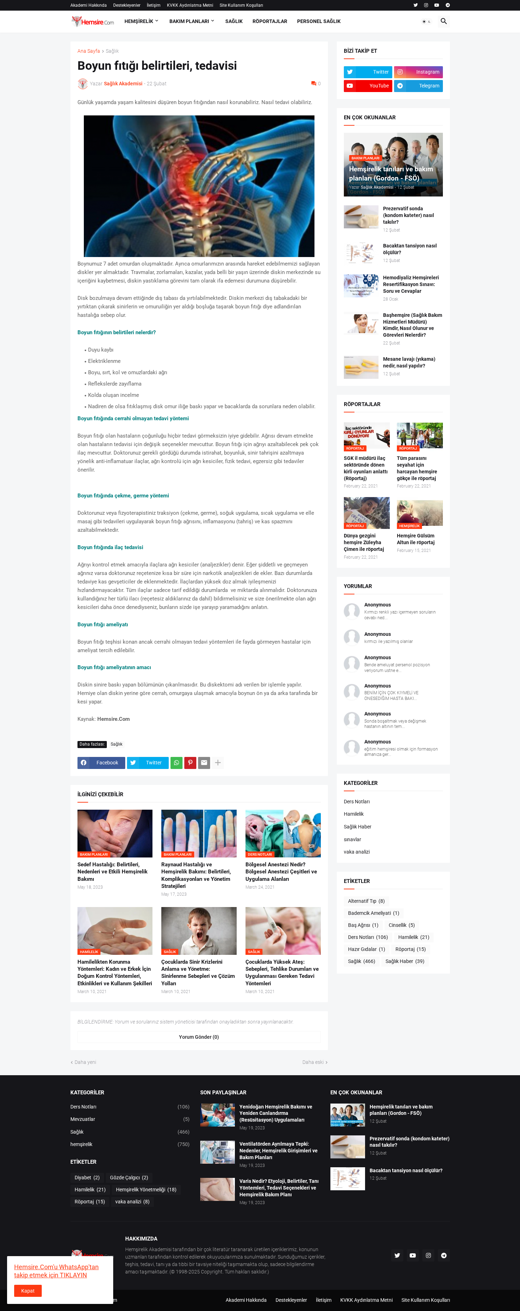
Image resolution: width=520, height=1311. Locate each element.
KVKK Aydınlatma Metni (190, 5)
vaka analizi (357, 852)
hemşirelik (130, 1144)
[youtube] (436, 5)
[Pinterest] (190, 763)
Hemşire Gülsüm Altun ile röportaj (416, 539)
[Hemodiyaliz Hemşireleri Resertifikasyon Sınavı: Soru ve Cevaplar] (361, 285)
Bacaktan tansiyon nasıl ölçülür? (410, 249)
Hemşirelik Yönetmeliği (146, 1189)
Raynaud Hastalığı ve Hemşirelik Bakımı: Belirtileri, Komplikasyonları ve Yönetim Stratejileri (196, 875)
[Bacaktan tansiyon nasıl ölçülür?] (361, 254)
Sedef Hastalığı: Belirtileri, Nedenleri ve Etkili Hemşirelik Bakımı (112, 871)
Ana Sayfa (88, 51)
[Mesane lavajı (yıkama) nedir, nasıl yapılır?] (361, 367)
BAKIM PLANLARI (189, 21)
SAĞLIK (234, 21)
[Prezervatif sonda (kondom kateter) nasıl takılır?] (361, 216)
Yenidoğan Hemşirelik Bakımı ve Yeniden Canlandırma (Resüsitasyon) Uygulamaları (275, 1113)
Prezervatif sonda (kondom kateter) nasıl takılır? (408, 215)
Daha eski (313, 1062)
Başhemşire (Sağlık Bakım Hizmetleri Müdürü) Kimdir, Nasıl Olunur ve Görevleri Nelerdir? (412, 325)
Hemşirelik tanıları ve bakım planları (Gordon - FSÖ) (401, 1110)
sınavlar (352, 839)
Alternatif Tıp (366, 901)
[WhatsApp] (177, 763)
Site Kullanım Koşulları (241, 5)
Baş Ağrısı (363, 925)
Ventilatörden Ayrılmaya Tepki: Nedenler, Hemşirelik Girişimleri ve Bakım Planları (278, 1150)
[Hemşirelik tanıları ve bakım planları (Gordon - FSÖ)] (347, 1115)
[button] (427, 21)
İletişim (154, 5)
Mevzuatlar (130, 1119)
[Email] (204, 763)
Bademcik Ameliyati (373, 913)
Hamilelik (354, 814)
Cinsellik (402, 925)
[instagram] (426, 5)
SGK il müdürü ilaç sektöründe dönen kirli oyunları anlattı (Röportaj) (366, 468)
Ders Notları (357, 801)
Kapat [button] (28, 1291)
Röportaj (410, 949)
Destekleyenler (126, 5)
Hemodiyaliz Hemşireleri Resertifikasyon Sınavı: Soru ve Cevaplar (411, 284)
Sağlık (112, 51)
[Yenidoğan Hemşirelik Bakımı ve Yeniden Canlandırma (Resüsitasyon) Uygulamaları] (217, 1115)
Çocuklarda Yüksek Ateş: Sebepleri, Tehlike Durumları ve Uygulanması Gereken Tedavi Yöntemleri (282, 973)
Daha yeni (85, 1062)
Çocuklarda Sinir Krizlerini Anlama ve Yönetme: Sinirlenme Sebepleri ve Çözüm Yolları (198, 973)
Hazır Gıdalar (366, 949)
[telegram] (448, 5)
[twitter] (416, 5)
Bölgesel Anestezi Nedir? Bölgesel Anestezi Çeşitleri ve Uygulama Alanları (281, 871)
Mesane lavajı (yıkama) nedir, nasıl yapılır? (409, 362)
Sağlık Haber (357, 827)
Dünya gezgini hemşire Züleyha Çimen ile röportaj (364, 542)
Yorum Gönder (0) (199, 1037)
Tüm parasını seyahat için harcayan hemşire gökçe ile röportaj (417, 468)
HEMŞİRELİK (139, 21)
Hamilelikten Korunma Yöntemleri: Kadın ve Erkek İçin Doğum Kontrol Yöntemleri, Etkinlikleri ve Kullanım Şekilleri (114, 973)
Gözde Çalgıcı (129, 1177)
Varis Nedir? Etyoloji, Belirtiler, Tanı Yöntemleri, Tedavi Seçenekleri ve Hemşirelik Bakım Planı (279, 1187)
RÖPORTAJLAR (270, 21)
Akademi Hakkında (88, 5)
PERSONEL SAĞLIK (319, 21)
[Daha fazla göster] (218, 763)
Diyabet (87, 1177)
